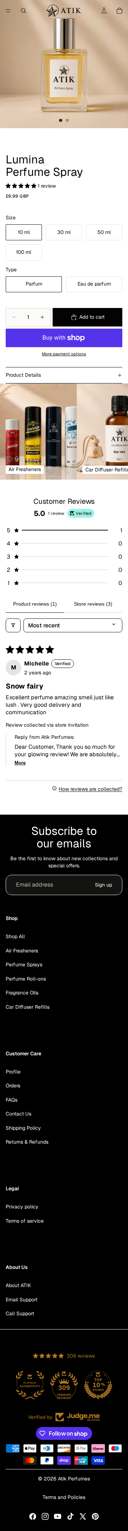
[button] (22, 186)
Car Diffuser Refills (27, 1007)
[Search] (23, 11)
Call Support (20, 1313)
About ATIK (18, 1285)
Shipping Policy (23, 1127)
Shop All (15, 936)
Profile (13, 1071)
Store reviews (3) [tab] (93, 604)
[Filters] (13, 625)
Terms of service (25, 1220)
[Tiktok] (70, 1516)
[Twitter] (83, 1516)
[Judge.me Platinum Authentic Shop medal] (30, 1385)
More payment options (64, 353)
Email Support (21, 1299)
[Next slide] (113, 431)
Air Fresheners (22, 950)
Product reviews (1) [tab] (35, 604)
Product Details (23, 375)
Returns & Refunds (27, 1142)
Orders (13, 1085)
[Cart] (119, 11)
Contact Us (18, 1114)
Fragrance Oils (22, 992)
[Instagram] (45, 1516)
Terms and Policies (64, 1497)
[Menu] (8, 10)
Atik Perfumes (74, 1478)
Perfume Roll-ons (26, 978)
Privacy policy (22, 1206)
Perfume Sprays (24, 964)
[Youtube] (57, 1516)
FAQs (11, 1099)
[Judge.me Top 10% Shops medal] (98, 1385)
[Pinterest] (95, 1516)
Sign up (103, 885)
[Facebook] (32, 1516)
